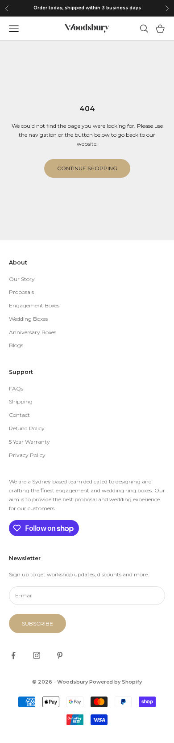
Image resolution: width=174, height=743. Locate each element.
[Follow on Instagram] (36, 655)
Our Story (22, 279)
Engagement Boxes (34, 305)
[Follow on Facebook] (13, 655)
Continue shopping (87, 168)
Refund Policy (27, 428)
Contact (19, 414)
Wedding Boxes (28, 318)
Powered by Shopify (115, 682)
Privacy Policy (27, 455)
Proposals (21, 292)
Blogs (16, 345)
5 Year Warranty (29, 441)
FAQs (16, 388)
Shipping (21, 401)
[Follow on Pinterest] (59, 655)
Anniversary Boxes (32, 332)
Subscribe (37, 623)
